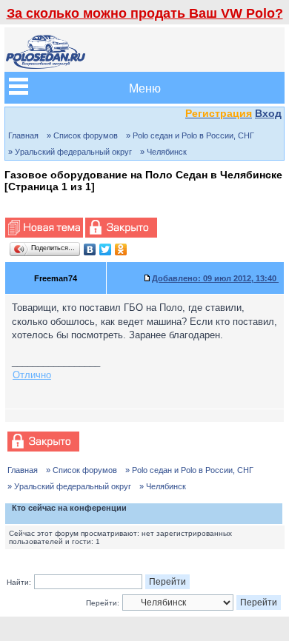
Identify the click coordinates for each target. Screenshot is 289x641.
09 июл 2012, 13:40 (215, 278)
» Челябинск (163, 151)
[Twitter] (105, 249)
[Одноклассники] (121, 249)
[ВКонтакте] (90, 249)
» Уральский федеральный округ (70, 151)
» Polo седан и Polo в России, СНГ (190, 135)
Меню (145, 87)
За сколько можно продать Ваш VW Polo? (145, 13)
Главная (23, 135)
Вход (268, 113)
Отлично (32, 374)
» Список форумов (82, 135)
